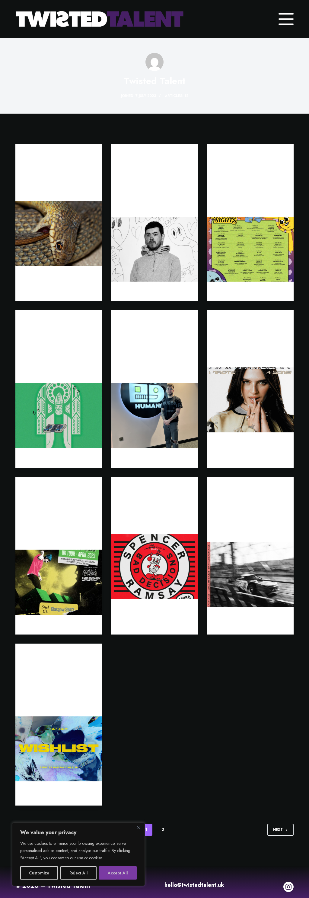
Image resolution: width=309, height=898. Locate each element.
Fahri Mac (34, 321)
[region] (78, 854)
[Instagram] (288, 887)
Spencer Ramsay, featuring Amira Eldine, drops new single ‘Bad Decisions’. (152, 512)
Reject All (78, 873)
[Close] (138, 827)
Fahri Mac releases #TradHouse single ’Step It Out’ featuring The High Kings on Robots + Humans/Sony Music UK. (57, 353)
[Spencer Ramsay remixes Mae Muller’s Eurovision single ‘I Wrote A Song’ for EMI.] (250, 399)
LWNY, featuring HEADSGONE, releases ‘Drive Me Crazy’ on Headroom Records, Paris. (249, 516)
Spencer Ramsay (232, 321)
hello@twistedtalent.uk (194, 885)
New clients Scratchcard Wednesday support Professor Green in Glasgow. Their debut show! (55, 520)
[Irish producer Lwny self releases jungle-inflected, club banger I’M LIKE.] (58, 233)
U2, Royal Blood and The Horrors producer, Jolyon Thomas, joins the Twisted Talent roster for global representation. (154, 187)
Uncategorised (135, 155)
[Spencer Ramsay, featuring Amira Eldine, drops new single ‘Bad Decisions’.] (154, 566)
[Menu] (286, 19)
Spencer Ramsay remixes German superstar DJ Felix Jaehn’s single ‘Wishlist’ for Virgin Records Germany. (57, 687)
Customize (39, 873)
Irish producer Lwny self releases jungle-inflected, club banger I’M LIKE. (58, 179)
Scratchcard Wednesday (242, 155)
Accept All (118, 873)
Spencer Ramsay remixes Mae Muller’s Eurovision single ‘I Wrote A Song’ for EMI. (249, 345)
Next (278, 829)
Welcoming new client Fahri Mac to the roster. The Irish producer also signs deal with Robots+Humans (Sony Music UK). (153, 353)
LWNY (29, 155)
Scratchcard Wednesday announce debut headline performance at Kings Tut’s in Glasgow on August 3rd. (247, 187)
